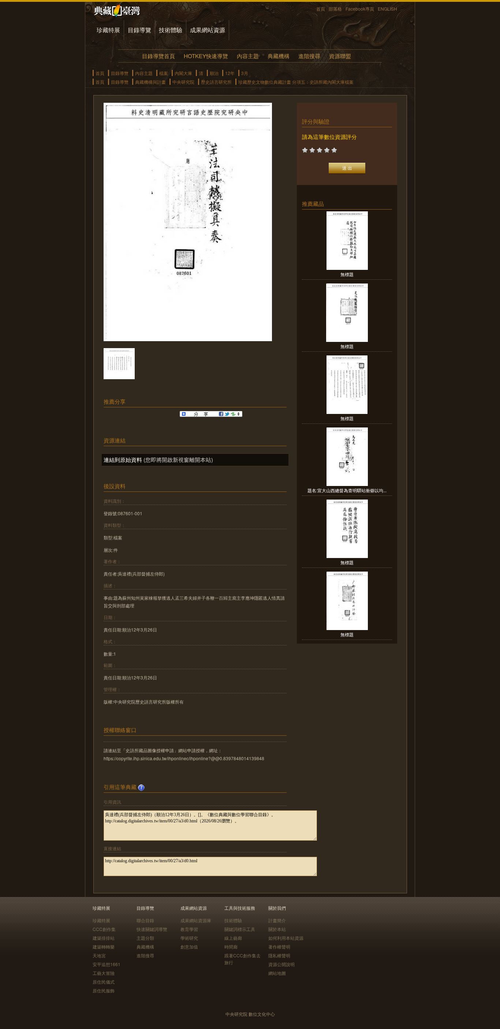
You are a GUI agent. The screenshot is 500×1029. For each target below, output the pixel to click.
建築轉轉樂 (104, 946)
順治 (214, 73)
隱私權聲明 (279, 955)
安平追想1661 (106, 964)
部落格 (335, 8)
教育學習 (189, 929)
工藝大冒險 (104, 973)
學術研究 (189, 938)
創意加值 (189, 946)
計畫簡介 (277, 920)
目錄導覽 (139, 30)
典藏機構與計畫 (150, 82)
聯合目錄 (145, 920)
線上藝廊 (233, 938)
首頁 (320, 8)
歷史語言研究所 (216, 82)
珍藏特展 (108, 30)
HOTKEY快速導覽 (206, 56)
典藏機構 (279, 56)
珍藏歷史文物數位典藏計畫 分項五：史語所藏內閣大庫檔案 (296, 82)
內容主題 (248, 56)
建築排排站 (104, 938)
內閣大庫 (183, 73)
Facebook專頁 (360, 8)
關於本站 (277, 929)
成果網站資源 (207, 30)
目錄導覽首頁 (158, 56)
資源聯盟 (340, 56)
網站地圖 (277, 973)
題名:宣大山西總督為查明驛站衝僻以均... (347, 490)
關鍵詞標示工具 (239, 929)
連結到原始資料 (123, 459)
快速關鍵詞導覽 (152, 929)
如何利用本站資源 (285, 938)
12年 (230, 73)
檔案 (163, 73)
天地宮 (99, 955)
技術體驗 (170, 30)
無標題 (347, 274)
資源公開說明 (281, 964)
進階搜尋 (309, 56)
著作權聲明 (279, 946)
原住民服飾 (104, 990)
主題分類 (145, 938)
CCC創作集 (104, 929)
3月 (244, 73)
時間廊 (231, 946)
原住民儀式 (104, 982)
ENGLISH (387, 8)
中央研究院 (183, 82)
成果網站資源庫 (195, 920)
